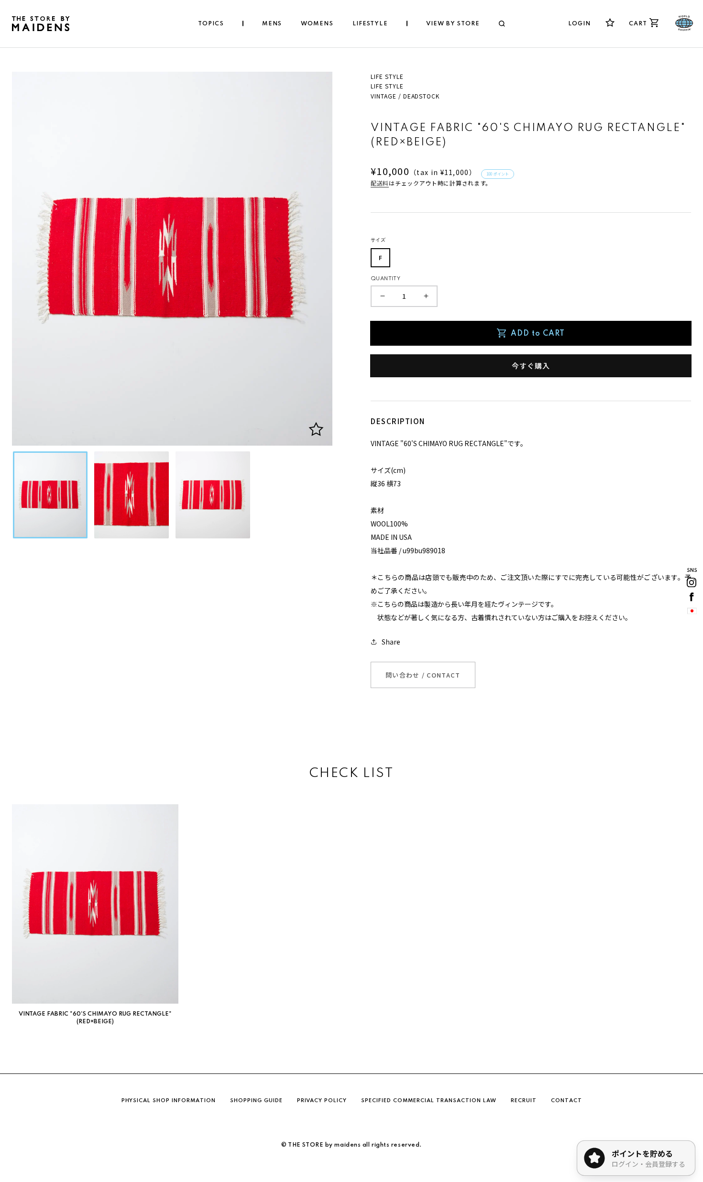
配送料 (380, 183)
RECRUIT (524, 1101)
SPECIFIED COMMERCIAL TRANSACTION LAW (428, 1101)
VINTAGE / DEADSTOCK (405, 96)
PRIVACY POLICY (322, 1101)
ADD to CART (538, 334)
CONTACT (566, 1101)
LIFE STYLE (387, 76)
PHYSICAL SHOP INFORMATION (168, 1101)
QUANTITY (385, 279)
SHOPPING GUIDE (256, 1101)
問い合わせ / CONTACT (423, 674)
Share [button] (391, 641)
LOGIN (579, 24)
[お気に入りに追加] (316, 429)
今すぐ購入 (531, 366)
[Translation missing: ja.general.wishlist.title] (610, 22)
